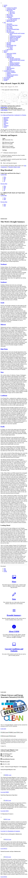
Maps (5, 6)
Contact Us (9, 56)
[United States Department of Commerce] (19, 732)
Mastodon (24, 766)
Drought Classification (15, 58)
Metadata (9, 44)
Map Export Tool (11, 21)
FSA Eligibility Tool (11, 45)
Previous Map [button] (4, 183)
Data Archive (10, 49)
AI (4, 181)
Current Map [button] (4, 174)
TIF (4, 179)
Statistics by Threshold (15, 37)
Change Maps (10, 15)
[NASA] (12, 735)
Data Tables (9, 26)
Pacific (5, 127)
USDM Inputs (10, 76)
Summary (6, 50)
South (5, 121)
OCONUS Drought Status (13, 29)
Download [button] (3, 566)
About (11, 48)
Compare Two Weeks (12, 7)
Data (5, 22)
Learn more (3, 692)
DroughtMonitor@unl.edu (8, 759)
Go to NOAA (4, 848)
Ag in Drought (7, 77)
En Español (6, 79)
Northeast (6, 120)
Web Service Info (14, 40)
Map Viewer (9, 14)
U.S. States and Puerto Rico (7, 115)
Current (5, 5)
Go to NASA (4, 876)
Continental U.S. (18, 115)
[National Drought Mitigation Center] (12, 732)
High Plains (6, 117)
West (5, 124)
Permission (9, 54)
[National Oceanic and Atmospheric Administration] (4, 735)
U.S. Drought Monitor (6, 1)
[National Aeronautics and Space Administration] (7, 857)
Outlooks (9, 73)
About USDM (14, 631)
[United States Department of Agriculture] (4, 732)
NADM (5, 80)
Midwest (6, 119)
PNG (5, 177)
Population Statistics (14, 64)
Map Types (12, 13)
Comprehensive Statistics (15, 36)
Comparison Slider (11, 9)
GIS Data (9, 42)
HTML (5, 571)
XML (5, 570)
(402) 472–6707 (6, 761)
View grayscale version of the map (10, 89)
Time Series (9, 24)
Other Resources (10, 68)
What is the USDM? (11, 53)
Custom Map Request (12, 19)
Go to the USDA (5, 811)
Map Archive (10, 10)
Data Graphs (10, 28)
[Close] (1, 798)
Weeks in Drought (14, 38)
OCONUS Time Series (12, 25)
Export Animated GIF (15, 18)
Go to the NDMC (5, 792)
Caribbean (6, 125)
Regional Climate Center (14, 167)
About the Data (10, 57)
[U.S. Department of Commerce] (7, 819)
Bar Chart (9, 30)
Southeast (6, 123)
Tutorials (9, 66)
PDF (5, 178)
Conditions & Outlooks (9, 70)
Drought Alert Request (15, 65)
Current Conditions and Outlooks (14, 650)
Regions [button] (24, 115)
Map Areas (12, 11)
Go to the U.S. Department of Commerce (10, 831)
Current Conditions (11, 72)
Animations (9, 17)
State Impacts (10, 46)
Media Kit (9, 69)
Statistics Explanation (15, 62)
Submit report (4, 218)
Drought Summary (14, 615)
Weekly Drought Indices (12, 74)
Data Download (10, 32)
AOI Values (12, 41)
